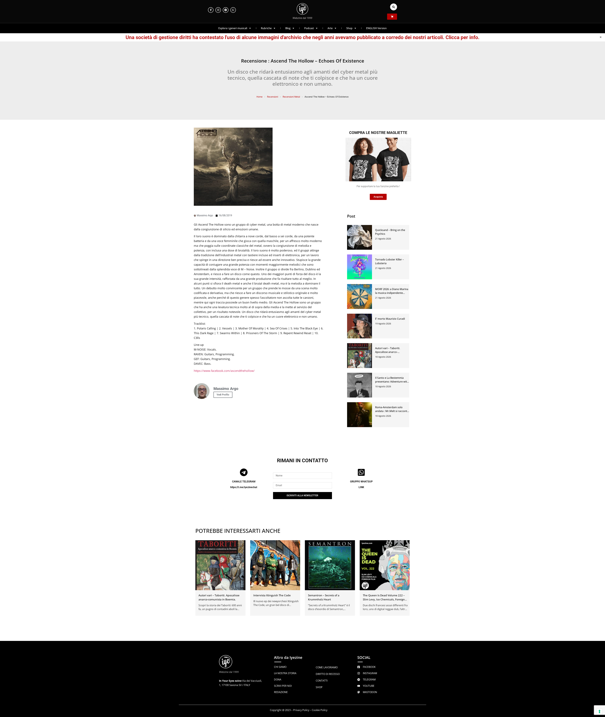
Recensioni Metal (291, 96)
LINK (361, 487)
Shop (349, 28)
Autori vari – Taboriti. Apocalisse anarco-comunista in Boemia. (388, 351)
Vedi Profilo (223, 394)
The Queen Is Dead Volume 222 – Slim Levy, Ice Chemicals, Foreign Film (384, 599)
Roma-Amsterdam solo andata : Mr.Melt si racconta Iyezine (392, 411)
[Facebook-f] (210, 10)
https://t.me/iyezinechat (243, 487)
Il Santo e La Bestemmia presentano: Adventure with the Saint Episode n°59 (392, 381)
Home (259, 96)
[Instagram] (218, 10)
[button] (393, 6)
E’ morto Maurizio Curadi (390, 318)
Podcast (309, 28)
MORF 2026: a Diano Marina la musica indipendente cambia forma (391, 292)
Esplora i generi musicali (232, 28)
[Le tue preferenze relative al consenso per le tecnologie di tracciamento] (599, 711)
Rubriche (266, 28)
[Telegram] (225, 10)
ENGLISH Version (376, 28)
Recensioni (272, 96)
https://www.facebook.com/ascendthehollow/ (224, 371)
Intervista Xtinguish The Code (272, 595)
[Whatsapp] (233, 10)
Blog (288, 28)
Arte (330, 28)
